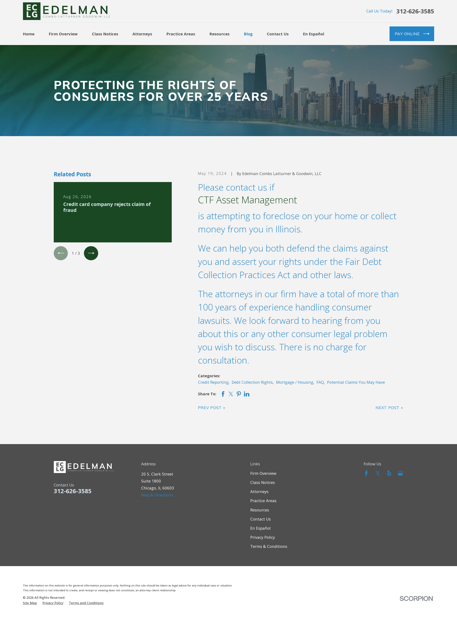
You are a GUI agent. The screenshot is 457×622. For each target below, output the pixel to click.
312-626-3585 (415, 11)
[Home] (66, 11)
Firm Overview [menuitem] (63, 33)
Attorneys (259, 491)
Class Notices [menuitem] (105, 33)
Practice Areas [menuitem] (180, 33)
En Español (260, 528)
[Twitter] (378, 473)
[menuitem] (30, 603)
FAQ (320, 382)
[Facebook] (366, 473)
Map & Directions (157, 494)
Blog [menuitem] (248, 33)
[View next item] (91, 253)
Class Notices (262, 482)
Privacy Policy (262, 537)
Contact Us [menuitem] (278, 33)
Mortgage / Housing (294, 382)
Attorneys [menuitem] (142, 33)
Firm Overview (263, 473)
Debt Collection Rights (252, 382)
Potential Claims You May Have (356, 382)
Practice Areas (263, 500)
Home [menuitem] (28, 33)
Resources (259, 509)
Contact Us (260, 519)
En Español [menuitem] (313, 33)
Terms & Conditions (268, 546)
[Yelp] (389, 473)
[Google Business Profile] (400, 473)
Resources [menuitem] (219, 33)
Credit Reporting (213, 382)
